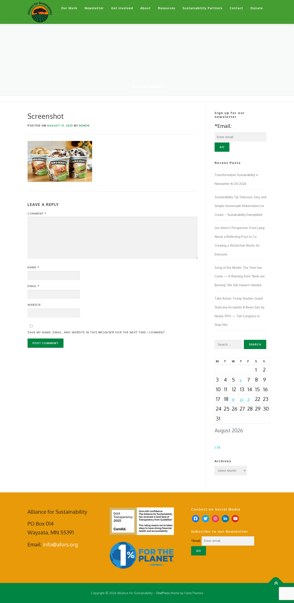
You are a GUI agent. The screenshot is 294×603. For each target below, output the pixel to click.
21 (248, 400)
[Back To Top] (275, 583)
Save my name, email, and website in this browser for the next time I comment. (97, 332)
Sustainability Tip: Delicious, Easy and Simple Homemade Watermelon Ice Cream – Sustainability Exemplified (240, 205)
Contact (236, 8)
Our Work (69, 8)
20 (241, 400)
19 (233, 400)
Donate (257, 8)
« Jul (217, 447)
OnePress (163, 593)
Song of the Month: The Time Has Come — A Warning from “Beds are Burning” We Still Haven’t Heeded (240, 276)
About (145, 8)
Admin (84, 125)
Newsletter (94, 8)
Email (34, 286)
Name (33, 267)
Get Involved (122, 8)
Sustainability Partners (202, 8)
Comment (37, 213)
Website (34, 304)
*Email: (223, 125)
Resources (166, 8)
